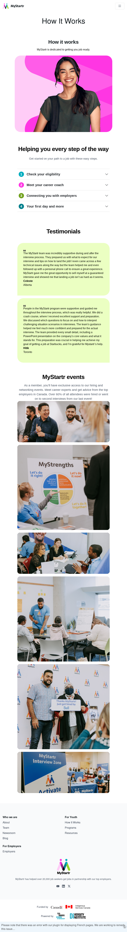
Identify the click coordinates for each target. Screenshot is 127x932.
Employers (9, 851)
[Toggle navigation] (119, 6)
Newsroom (9, 833)
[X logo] (69, 886)
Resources (71, 833)
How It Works (72, 822)
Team (6, 827)
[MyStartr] (13, 6)
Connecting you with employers (48, 195)
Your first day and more (42, 206)
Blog (5, 838)
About (6, 822)
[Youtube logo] (57, 886)
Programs (70, 827)
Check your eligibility (40, 174)
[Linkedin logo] (63, 886)
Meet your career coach (42, 185)
